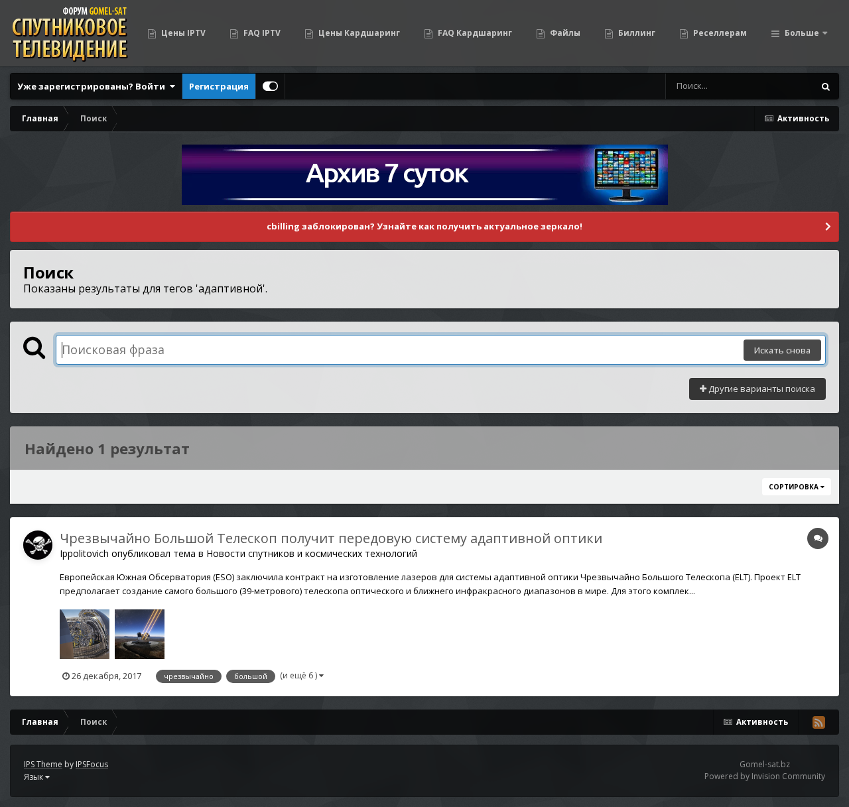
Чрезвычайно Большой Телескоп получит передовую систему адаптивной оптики (331, 538)
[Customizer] (270, 86)
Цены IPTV (182, 32)
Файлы (564, 32)
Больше (802, 32)
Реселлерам (719, 32)
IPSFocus (92, 764)
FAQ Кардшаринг (474, 32)
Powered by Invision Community (764, 776)
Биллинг (635, 32)
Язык (34, 776)
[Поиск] (825, 86)
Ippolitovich (84, 553)
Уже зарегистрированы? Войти (93, 86)
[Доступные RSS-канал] (818, 722)
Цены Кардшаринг (358, 32)
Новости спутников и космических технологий (311, 553)
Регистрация (219, 86)
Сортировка (794, 486)
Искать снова (782, 350)
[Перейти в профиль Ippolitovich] (37, 545)
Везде (783, 86)
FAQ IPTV (261, 32)
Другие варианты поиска (760, 389)
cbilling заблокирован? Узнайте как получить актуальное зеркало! (424, 226)
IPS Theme (43, 764)
